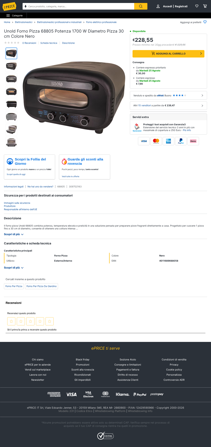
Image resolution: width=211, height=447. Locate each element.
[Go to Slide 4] (11, 91)
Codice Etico (84, 411)
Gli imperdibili (83, 379)
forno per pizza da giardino (42, 286)
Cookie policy (174, 369)
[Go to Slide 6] (11, 117)
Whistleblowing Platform (110, 411)
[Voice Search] (25, 6)
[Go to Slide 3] (11, 79)
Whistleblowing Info (140, 411)
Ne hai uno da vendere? (40, 186)
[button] (74, 98)
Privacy (174, 364)
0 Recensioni (29, 42)
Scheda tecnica (48, 42)
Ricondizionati (82, 374)
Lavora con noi (37, 374)
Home (7, 22)
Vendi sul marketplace (38, 369)
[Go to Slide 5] (11, 104)
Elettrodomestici (23, 22)
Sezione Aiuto (128, 359)
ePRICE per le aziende (38, 364)
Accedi (167, 6)
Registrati (181, 6)
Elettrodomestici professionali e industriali (59, 22)
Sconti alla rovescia (82, 369)
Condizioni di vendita (174, 359)
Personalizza (173, 374)
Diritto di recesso (128, 374)
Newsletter (37, 379)
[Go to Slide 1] (11, 53)
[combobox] (78, 6)
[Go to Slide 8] (11, 142)
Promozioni (82, 364)
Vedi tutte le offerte (70, 176)
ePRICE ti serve (105, 348)
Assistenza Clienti (127, 379)
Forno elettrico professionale (101, 22)
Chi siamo (38, 359)
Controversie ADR (174, 379)
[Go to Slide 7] (11, 130)
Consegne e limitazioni (127, 364)
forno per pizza (13, 286)
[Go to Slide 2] (11, 66)
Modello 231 (66, 411)
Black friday (82, 359)
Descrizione (68, 42)
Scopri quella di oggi (16, 174)
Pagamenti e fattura (127, 369)
